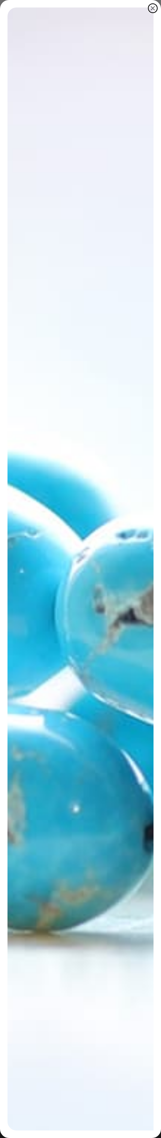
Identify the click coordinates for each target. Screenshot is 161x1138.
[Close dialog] (152, 8)
